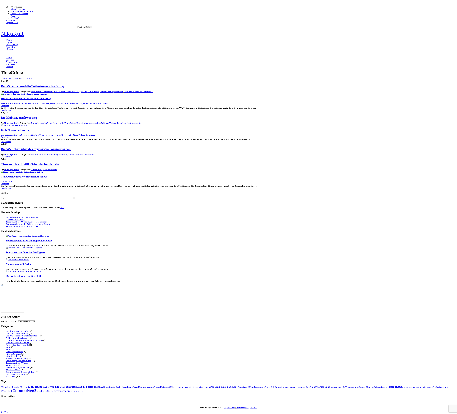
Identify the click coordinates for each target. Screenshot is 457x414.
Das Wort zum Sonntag (17, 333)
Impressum (229, 408)
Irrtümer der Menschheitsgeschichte (49, 154)
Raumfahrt (259, 387)
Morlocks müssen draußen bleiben (25, 276)
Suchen (81, 27)
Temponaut (394, 386)
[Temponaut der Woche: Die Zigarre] (24, 248)
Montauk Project (153, 387)
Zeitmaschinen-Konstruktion (20, 372)
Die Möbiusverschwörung (19, 117)
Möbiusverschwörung (179, 387)
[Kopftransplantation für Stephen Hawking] (27, 236)
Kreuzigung (127, 387)
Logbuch (10, 42)
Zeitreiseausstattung (16, 374)
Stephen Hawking (366, 387)
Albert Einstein (12, 387)
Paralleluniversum (202, 387)
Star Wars (355, 387)
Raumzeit (278, 387)
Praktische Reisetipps (16, 358)
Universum (418, 387)
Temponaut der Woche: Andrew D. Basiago (26, 222)
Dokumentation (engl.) (21, 11)
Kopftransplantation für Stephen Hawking (29, 240)
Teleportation (380, 387)
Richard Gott (287, 387)
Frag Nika (10, 47)
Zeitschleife (78, 391)
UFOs (413, 387)
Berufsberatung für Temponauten (22, 217)
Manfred (142, 387)
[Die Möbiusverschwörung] (14, 125)
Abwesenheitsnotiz (15, 219)
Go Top (4, 412)
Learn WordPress (19, 14)
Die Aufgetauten (66, 386)
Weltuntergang (442, 387)
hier (62, 208)
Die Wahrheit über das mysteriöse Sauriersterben (36, 149)
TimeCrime (26, 79)
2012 (3, 387)
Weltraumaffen (429, 387)
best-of (46, 387)
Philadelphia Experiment (223, 387)
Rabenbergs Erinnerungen (18, 361)
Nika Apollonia (11, 92)
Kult (8, 347)
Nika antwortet (13, 354)
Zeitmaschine (23, 391)
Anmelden (11, 20)
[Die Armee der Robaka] (17, 259)
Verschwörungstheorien (111, 92)
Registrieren (12, 23)
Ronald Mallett (301, 387)
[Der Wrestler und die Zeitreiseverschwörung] (24, 94)
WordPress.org (17, 9)
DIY (80, 386)
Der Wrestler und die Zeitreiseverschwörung (32, 86)
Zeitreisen (14, 79)
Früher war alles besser (17, 338)
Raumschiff (269, 387)
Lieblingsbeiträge (14, 352)
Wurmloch (6, 391)
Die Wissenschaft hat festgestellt (70, 92)
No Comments (146, 92)
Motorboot (165, 387)
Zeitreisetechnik (62, 390)
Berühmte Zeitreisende (42, 92)
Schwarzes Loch (321, 386)
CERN (52, 387)
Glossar (9, 49)
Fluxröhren (103, 387)
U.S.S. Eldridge (406, 387)
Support (14, 16)
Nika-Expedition (14, 356)
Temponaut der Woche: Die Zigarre (25, 252)
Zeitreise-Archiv (9, 321)
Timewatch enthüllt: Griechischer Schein (30, 164)
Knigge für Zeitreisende (17, 345)
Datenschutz (242, 408)
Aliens (22, 387)
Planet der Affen (245, 387)
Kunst (9, 349)
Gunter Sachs (115, 387)
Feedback (15, 18)
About (9, 40)
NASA (191, 387)
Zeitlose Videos (131, 92)
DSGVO (253, 408)
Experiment (90, 386)
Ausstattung (12, 45)
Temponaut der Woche (17, 363)
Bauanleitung (34, 386)
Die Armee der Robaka (18, 264)
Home (4, 79)
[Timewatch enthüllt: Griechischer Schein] (22, 172)
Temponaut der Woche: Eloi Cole (22, 226)
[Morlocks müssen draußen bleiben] (23, 271)
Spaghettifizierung (336, 387)
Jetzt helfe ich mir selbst (18, 342)
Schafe (309, 387)
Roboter (293, 387)
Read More (6, 110)
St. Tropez (347, 387)
